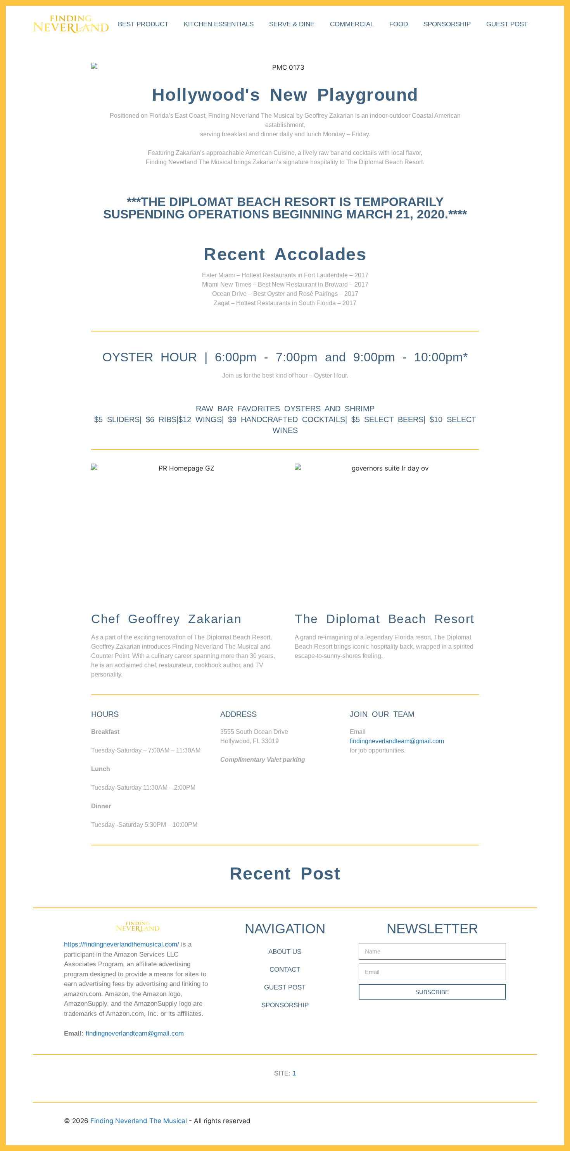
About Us (284, 951)
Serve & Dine (291, 24)
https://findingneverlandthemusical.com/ (121, 944)
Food (398, 24)
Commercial (352, 24)
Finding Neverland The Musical (139, 1121)
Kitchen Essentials (219, 24)
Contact (284, 969)
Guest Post (507, 24)
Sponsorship (447, 24)
